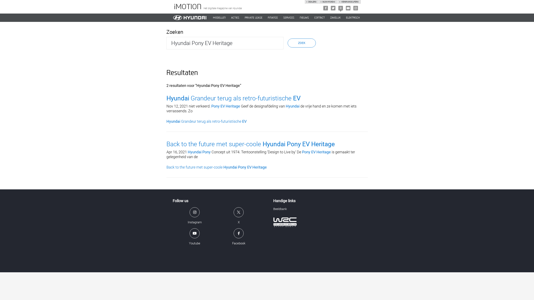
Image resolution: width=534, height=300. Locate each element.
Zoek (301, 43)
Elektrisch (353, 17)
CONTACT (319, 17)
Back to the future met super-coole (250, 144)
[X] (333, 8)
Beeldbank (280, 209)
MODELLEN (219, 17)
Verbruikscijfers (349, 2)
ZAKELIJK (335, 17)
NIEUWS (304, 17)
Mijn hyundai (328, 2)
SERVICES (288, 17)
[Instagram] (355, 8)
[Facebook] (325, 8)
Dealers (312, 2)
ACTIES (235, 17)
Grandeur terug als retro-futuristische (233, 98)
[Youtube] (348, 8)
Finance (273, 17)
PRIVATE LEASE (253, 17)
